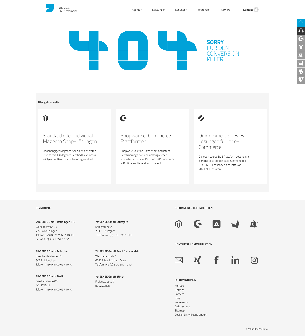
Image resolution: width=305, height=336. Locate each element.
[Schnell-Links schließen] (301, 23)
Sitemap (180, 310)
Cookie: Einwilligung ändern (191, 314)
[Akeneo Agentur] (301, 63)
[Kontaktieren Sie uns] (301, 31)
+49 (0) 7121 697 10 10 (59, 235)
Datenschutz (182, 306)
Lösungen (181, 9)
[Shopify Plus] (259, 224)
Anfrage (179, 290)
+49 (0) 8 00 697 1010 (118, 235)
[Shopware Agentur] (301, 39)
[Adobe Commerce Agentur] (222, 224)
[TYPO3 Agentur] (301, 80)
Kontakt (248, 9)
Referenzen (203, 9)
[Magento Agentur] (301, 47)
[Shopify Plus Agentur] (301, 55)
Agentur (137, 9)
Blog (177, 298)
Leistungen (159, 9)
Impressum (181, 302)
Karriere (225, 9)
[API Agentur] (301, 72)
